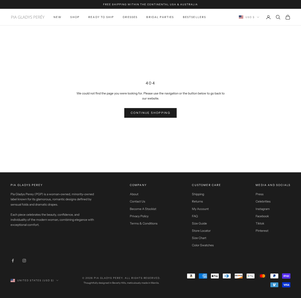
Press (260, 194)
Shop (75, 17)
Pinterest (262, 231)
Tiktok (260, 223)
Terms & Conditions (144, 223)
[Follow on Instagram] (24, 260)
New (57, 17)
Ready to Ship (101, 17)
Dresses (130, 17)
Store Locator (201, 231)
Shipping (198, 194)
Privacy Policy (139, 216)
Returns (197, 201)
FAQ (195, 216)
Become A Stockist (143, 209)
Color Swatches (203, 245)
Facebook (262, 216)
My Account (200, 209)
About (134, 194)
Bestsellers (194, 17)
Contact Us (137, 201)
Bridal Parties (160, 17)
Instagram (263, 209)
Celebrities (263, 201)
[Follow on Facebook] (13, 260)
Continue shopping (150, 112)
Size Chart (199, 238)
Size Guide (199, 223)
